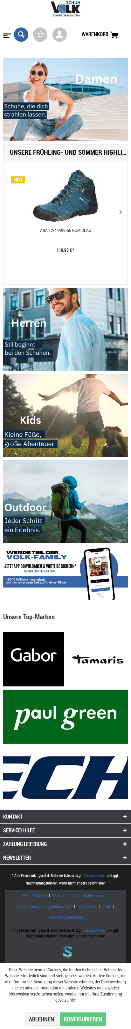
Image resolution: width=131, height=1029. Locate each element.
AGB (106, 906)
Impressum (87, 906)
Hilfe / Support (34, 895)
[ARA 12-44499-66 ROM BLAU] (65, 196)
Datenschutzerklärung (65, 917)
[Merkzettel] (40, 34)
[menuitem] (6, 33)
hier (73, 1000)
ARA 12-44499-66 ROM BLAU (65, 230)
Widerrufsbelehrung (88, 895)
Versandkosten (94, 875)
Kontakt (59, 895)
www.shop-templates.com (65, 952)
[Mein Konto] (59, 34)
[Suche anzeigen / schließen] (21, 34)
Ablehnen (41, 1019)
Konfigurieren (83, 1019)
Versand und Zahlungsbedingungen (43, 906)
